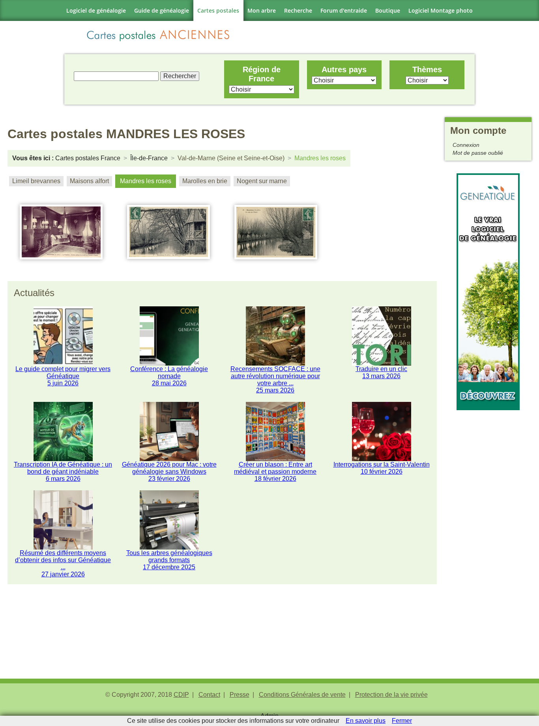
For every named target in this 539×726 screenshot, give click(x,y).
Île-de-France (149, 158)
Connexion (466, 145)
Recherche (298, 10)
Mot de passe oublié (478, 153)
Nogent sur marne (262, 181)
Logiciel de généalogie (96, 10)
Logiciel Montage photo (440, 10)
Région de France (262, 74)
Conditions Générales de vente (302, 694)
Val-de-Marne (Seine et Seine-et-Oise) (231, 158)
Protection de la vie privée (391, 694)
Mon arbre (261, 10)
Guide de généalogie (161, 10)
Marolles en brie (204, 181)
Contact (209, 694)
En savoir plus (366, 720)
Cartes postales (218, 10)
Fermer (402, 720)
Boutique (387, 10)
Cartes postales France (87, 158)
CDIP (181, 694)
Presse (239, 694)
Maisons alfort (89, 181)
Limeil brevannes (36, 181)
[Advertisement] (488, 528)
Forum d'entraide (343, 10)
